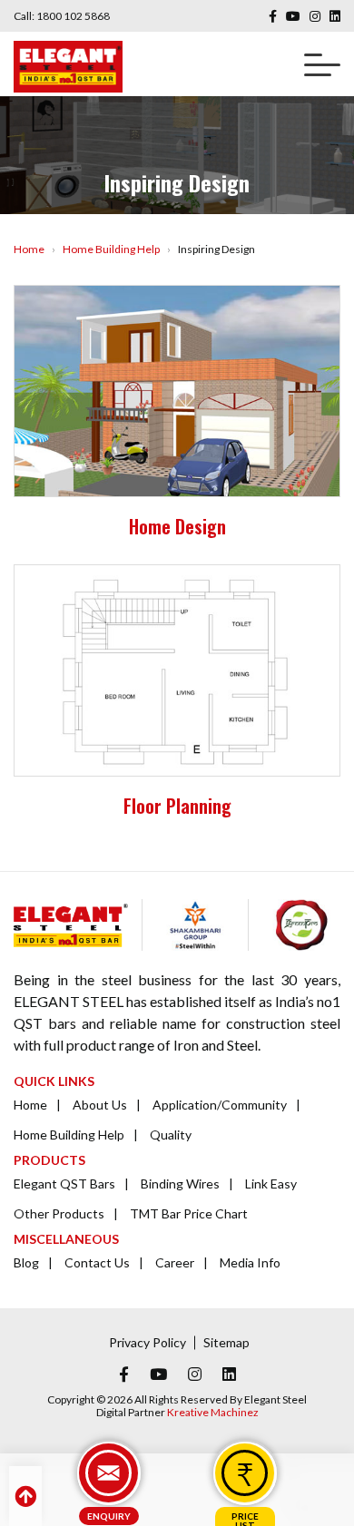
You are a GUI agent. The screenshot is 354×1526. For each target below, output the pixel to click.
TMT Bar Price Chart (189, 1213)
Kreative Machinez (213, 1412)
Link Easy (271, 1183)
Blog (26, 1262)
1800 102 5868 (73, 16)
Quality (171, 1134)
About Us (100, 1104)
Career (174, 1262)
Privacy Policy (147, 1342)
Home (29, 249)
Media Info (250, 1262)
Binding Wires (180, 1183)
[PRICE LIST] (245, 1473)
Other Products (59, 1213)
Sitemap (226, 1342)
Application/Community (219, 1104)
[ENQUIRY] (109, 1473)
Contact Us (97, 1262)
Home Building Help (111, 249)
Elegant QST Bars (64, 1183)
